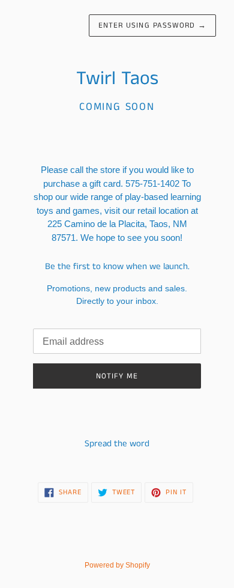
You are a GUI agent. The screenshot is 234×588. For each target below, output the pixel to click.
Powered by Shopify (117, 565)
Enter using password (152, 25)
